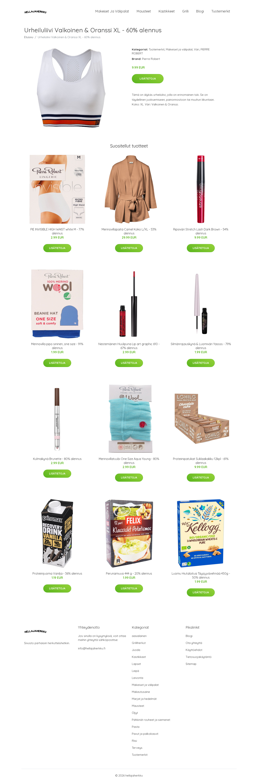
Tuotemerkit (220, 11)
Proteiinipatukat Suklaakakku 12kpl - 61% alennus (201, 461)
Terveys (137, 748)
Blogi (200, 11)
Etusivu (28, 37)
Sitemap (191, 664)
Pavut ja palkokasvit (145, 734)
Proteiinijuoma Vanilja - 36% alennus (57, 573)
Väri (196, 49)
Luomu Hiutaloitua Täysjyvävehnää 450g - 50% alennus (201, 575)
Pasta (135, 727)
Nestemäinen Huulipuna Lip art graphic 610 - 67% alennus (129, 346)
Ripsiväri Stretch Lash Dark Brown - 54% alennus (200, 231)
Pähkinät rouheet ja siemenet (151, 720)
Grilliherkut (139, 643)
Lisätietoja (148, 78)
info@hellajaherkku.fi (91, 648)
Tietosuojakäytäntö (199, 657)
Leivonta (137, 678)
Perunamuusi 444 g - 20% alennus (129, 573)
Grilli (185, 11)
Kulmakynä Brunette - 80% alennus (57, 459)
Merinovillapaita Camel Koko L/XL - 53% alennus (129, 231)
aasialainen (139, 636)
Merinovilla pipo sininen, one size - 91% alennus (57, 346)
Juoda (136, 650)
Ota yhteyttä (194, 643)
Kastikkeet (166, 11)
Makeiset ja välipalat (112, 11)
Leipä (135, 671)
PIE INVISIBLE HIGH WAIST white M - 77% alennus (57, 231)
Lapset (136, 664)
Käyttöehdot (194, 650)
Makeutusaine (141, 692)
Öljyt (135, 713)
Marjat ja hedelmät (144, 699)
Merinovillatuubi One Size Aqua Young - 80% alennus (129, 461)
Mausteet (144, 11)
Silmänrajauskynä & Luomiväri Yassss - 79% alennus (201, 346)
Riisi (134, 741)
